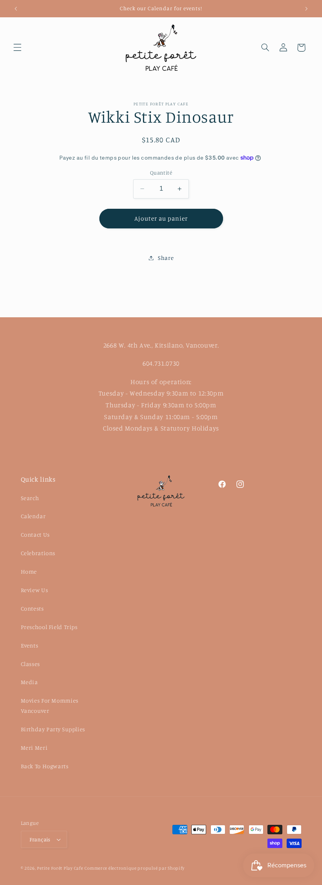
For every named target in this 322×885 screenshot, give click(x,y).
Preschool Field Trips (49, 627)
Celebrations (38, 553)
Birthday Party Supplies (53, 729)
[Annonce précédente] (15, 8)
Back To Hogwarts (45, 766)
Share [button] (166, 257)
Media (29, 682)
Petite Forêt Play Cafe (60, 868)
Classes (30, 664)
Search (30, 498)
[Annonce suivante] (306, 8)
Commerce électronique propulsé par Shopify (134, 868)
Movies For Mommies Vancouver (50, 705)
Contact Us (35, 534)
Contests (32, 608)
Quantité (161, 172)
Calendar (33, 516)
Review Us (34, 590)
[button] (17, 48)
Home (29, 571)
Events (29, 645)
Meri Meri (34, 747)
